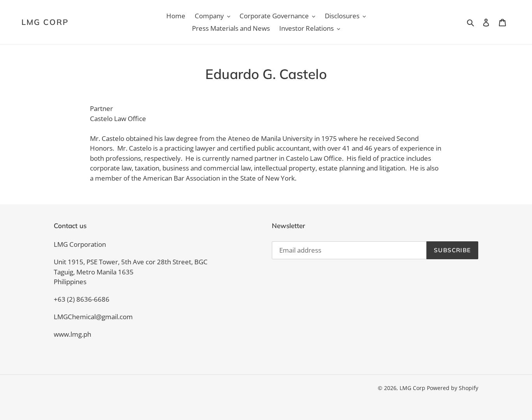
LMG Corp (45, 22)
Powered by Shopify (452, 388)
